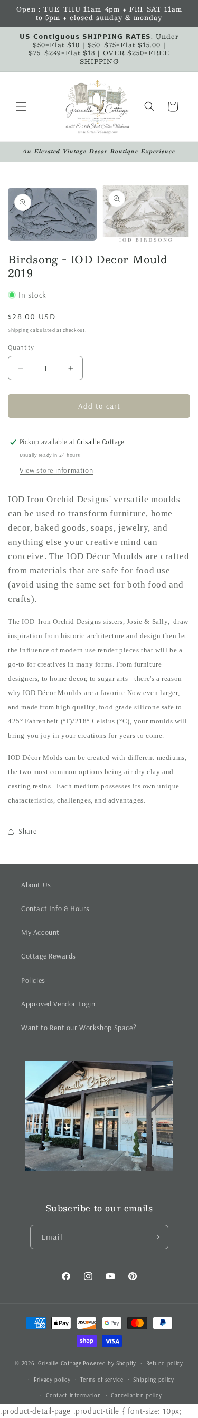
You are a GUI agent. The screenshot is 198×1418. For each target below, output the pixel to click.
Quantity (21, 347)
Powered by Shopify (109, 1363)
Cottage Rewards (48, 956)
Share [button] (27, 831)
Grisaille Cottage (60, 1363)
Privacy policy (52, 1379)
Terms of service (101, 1379)
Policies (33, 980)
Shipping (18, 330)
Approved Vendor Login (58, 1004)
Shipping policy (153, 1379)
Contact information (73, 1395)
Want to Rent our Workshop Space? (78, 1027)
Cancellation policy (136, 1395)
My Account (40, 932)
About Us (36, 884)
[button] (21, 106)
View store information (56, 470)
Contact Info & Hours (55, 908)
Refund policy (164, 1363)
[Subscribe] (156, 1237)
